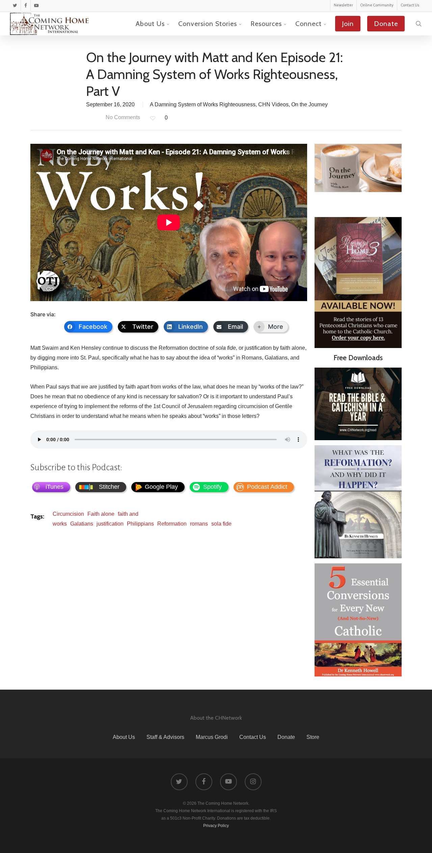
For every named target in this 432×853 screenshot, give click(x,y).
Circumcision (68, 514)
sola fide (221, 524)
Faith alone (100, 514)
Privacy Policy (216, 825)
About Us (124, 737)
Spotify (212, 486)
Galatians (81, 524)
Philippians (140, 524)
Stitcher (109, 486)
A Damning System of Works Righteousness (202, 104)
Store (312, 737)
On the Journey (309, 104)
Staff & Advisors (165, 737)
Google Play (161, 486)
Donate (286, 737)
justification (110, 524)
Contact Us (252, 737)
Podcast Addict (267, 486)
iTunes (54, 486)
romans (199, 524)
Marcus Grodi (212, 737)
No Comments (122, 117)
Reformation (172, 524)
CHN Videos (273, 104)
